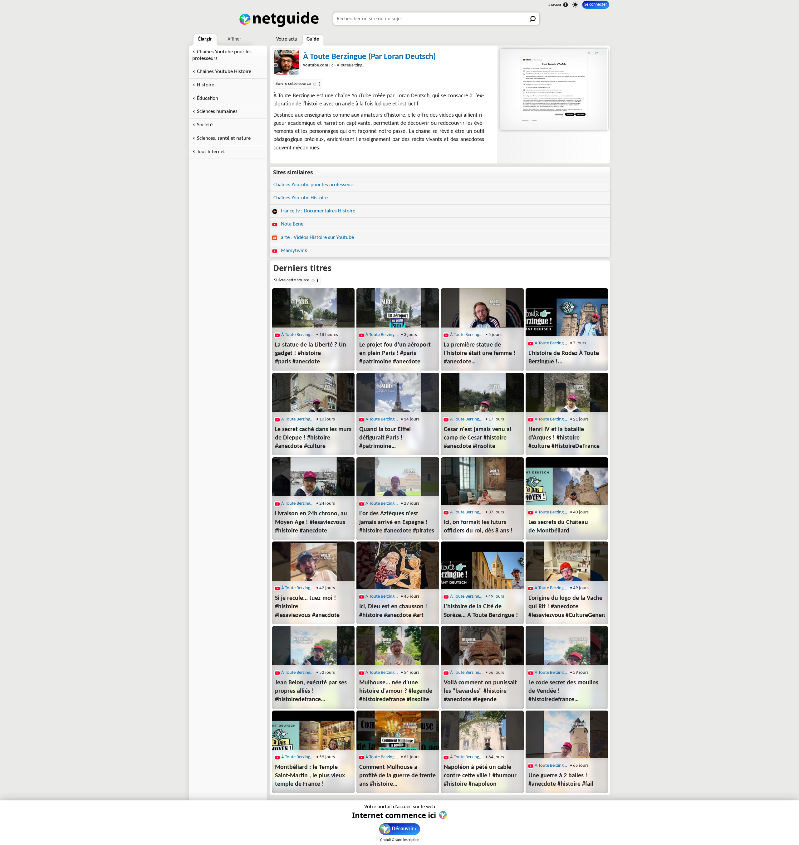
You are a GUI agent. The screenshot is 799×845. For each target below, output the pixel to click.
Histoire (205, 85)
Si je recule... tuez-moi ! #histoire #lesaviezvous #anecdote (307, 606)
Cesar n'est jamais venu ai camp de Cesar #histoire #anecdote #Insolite (477, 437)
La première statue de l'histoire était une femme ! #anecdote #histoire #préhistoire (480, 354)
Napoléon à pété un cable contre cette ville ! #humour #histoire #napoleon (480, 775)
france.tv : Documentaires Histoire (317, 211)
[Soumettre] (533, 18)
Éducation (207, 98)
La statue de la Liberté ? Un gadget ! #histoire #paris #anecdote (310, 353)
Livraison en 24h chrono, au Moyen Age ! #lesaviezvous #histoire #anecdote (311, 522)
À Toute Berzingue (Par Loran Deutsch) (369, 57)
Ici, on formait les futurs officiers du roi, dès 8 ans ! (478, 526)
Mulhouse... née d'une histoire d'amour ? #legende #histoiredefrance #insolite (395, 691)
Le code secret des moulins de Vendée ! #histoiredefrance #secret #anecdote (563, 692)
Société (205, 125)
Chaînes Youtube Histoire (224, 71)
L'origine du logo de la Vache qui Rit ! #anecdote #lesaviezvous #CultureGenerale (566, 606)
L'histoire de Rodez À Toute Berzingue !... (563, 357)
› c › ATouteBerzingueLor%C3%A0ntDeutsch (354, 65)
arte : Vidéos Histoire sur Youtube (317, 237)
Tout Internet (211, 151)
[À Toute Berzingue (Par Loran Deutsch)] (553, 89)
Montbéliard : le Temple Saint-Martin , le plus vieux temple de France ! (310, 775)
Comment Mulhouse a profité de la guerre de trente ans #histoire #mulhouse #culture (397, 776)
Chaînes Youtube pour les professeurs (222, 55)
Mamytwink (293, 250)
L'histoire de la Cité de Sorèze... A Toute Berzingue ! (481, 611)
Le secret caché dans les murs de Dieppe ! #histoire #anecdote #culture (313, 437)
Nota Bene (291, 224)
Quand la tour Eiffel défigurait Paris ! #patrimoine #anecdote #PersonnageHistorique (397, 438)
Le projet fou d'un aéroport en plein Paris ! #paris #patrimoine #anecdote (395, 353)
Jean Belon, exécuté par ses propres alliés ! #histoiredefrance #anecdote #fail (311, 692)
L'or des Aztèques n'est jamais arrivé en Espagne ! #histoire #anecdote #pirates (396, 522)
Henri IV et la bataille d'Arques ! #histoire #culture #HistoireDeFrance (564, 437)
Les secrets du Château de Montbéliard (558, 526)
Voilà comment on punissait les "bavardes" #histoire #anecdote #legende (480, 691)
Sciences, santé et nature (224, 138)
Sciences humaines (217, 111)
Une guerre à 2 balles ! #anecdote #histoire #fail (560, 780)
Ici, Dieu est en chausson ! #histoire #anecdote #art (393, 611)
